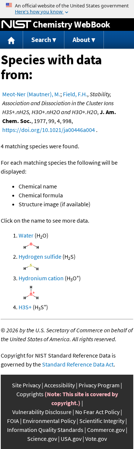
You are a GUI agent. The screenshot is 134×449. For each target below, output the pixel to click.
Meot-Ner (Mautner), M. (31, 94)
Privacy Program (99, 385)
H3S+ (25, 307)
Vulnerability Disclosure (41, 412)
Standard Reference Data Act (78, 364)
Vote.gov (96, 438)
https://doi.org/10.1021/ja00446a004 (48, 129)
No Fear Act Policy (97, 412)
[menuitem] (11, 40)
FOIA (13, 420)
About (81, 39)
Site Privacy (26, 385)
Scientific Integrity (101, 420)
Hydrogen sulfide (40, 256)
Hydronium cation (41, 278)
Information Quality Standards (45, 429)
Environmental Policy (49, 420)
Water (26, 235)
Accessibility (59, 385)
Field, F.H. (75, 94)
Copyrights (30, 394)
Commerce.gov (106, 429)
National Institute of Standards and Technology (16, 24)
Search (41, 39)
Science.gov (42, 438)
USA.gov (71, 438)
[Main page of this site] (11, 40)
